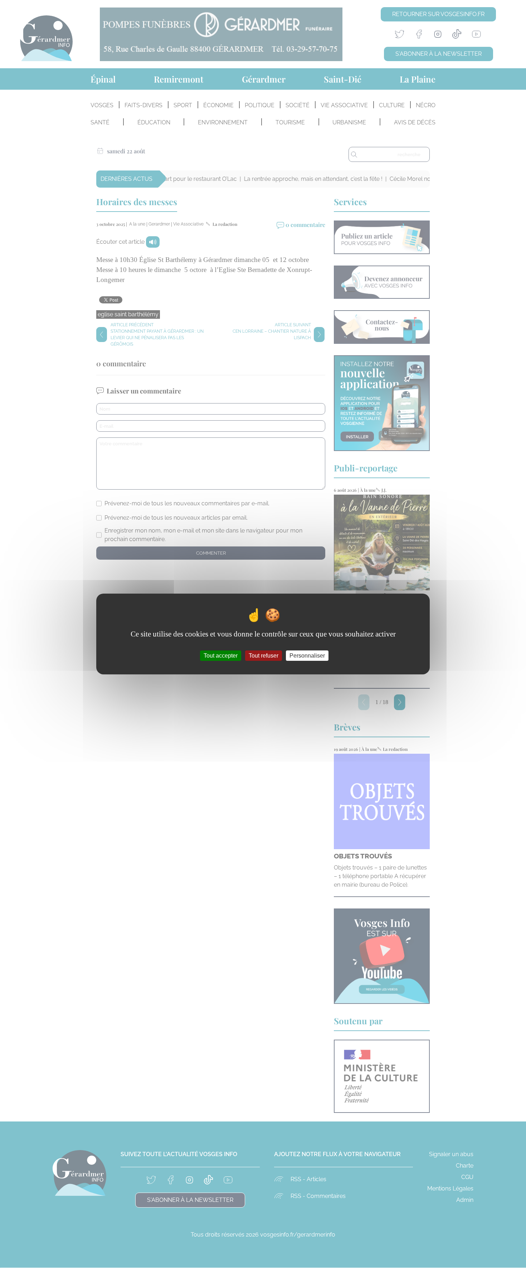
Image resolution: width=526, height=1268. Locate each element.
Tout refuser (263, 656)
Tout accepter (221, 656)
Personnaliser (307, 656)
